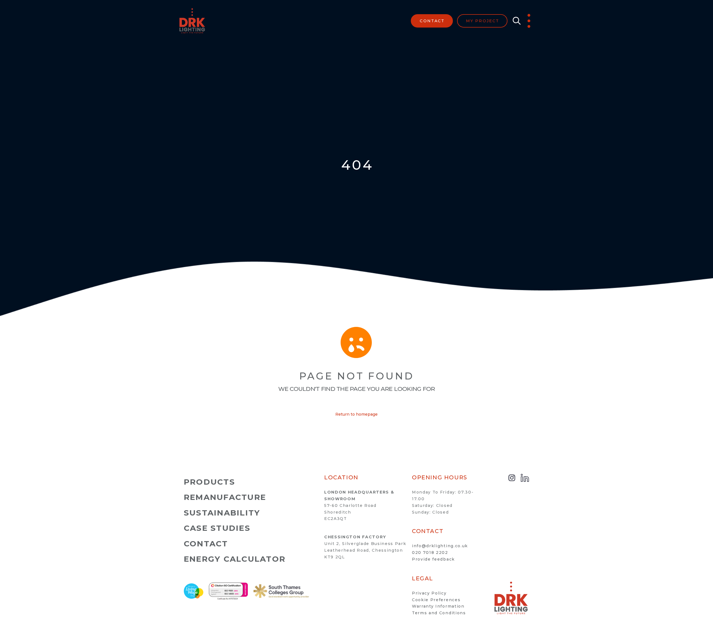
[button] (515, 21)
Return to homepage (356, 414)
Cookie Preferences (436, 599)
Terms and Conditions (439, 612)
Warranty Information (438, 606)
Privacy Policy (429, 593)
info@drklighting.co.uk (440, 545)
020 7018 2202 (430, 552)
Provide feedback (433, 559)
